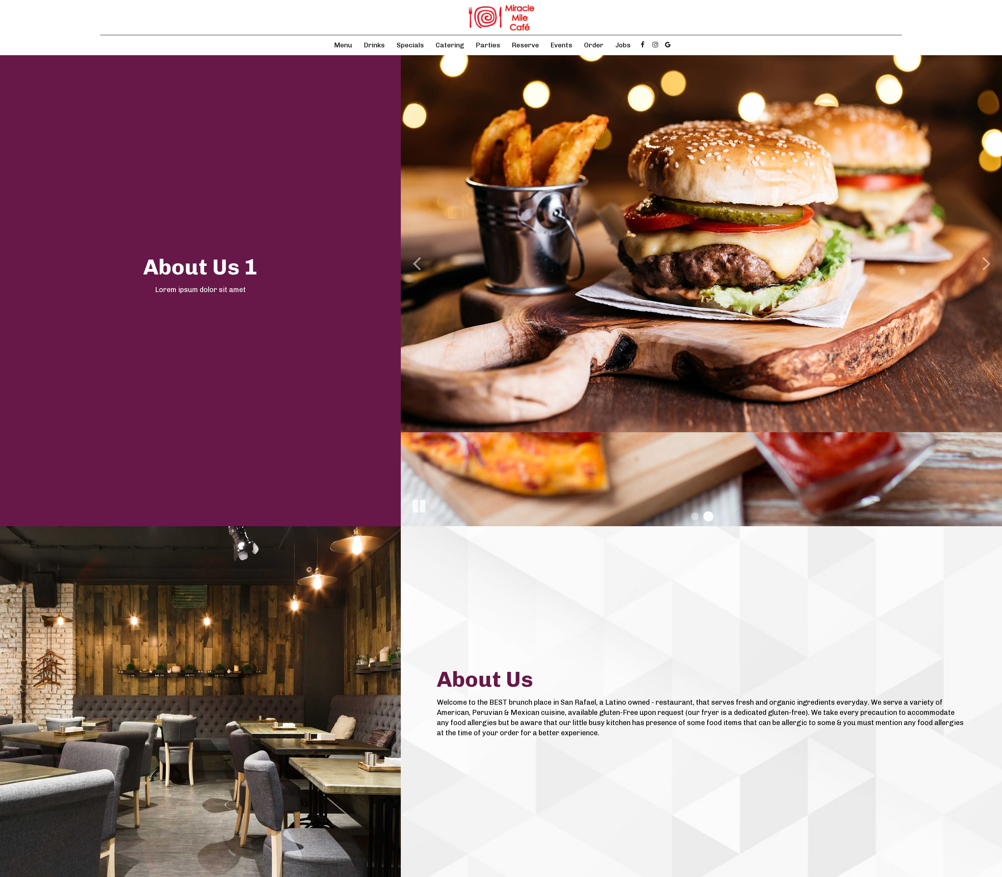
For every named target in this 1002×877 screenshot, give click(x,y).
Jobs (623, 45)
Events (561, 45)
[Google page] (667, 44)
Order (594, 45)
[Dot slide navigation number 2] (708, 516)
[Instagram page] (655, 44)
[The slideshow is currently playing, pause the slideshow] (418, 505)
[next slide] (986, 263)
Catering (450, 45)
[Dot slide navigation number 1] (695, 516)
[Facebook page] (642, 44)
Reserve (525, 45)
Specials (410, 45)
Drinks (374, 45)
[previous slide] (416, 263)
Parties (488, 45)
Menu (343, 45)
